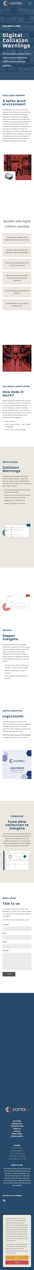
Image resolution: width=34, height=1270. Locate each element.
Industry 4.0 (17, 1124)
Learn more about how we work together (17, 735)
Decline (17, 1262)
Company (6, 924)
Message (6, 950)
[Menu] (28, 3)
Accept (17, 1257)
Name (5, 933)
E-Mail (5, 942)
